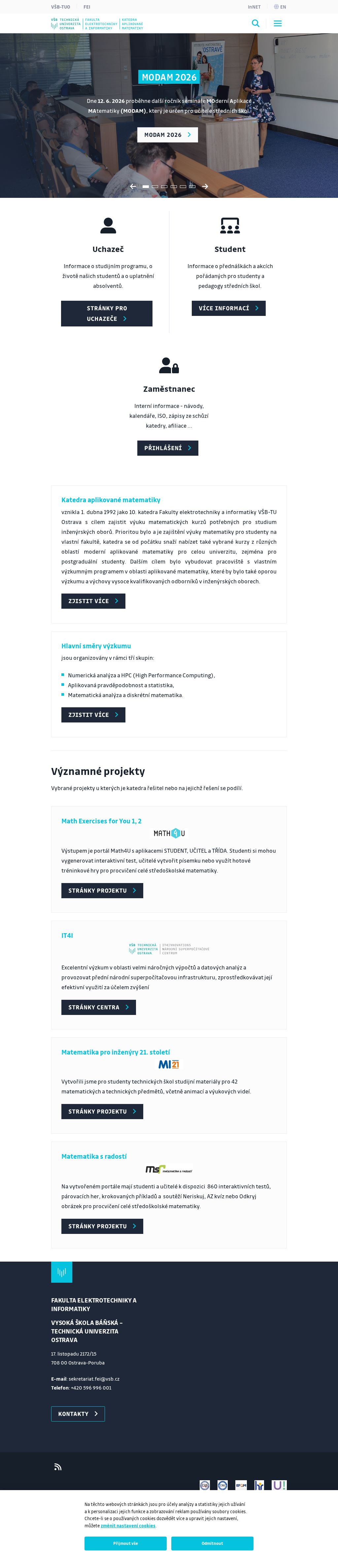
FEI (87, 7)
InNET (254, 7)
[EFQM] (241, 1485)
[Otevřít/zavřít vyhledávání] (256, 24)
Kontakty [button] (73, 1413)
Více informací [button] (224, 308)
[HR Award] (259, 1485)
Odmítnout (212, 1543)
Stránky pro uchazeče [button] (107, 313)
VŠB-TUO (60, 7)
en (283, 7)
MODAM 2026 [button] (163, 134)
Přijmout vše (125, 1543)
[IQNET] (223, 1485)
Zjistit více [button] (88, 600)
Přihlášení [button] (163, 447)
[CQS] (205, 1485)
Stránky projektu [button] (97, 890)
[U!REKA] (279, 1485)
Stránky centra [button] (93, 1007)
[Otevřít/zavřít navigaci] (278, 23)
